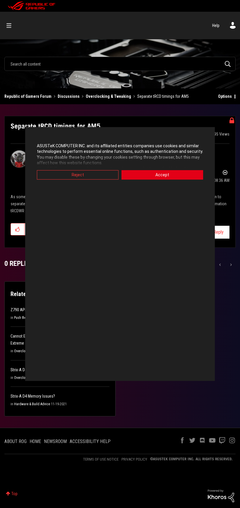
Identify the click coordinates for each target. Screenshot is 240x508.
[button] (18, 229)
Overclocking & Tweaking (108, 96)
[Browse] (11, 25)
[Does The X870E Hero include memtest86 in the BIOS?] (230, 264)
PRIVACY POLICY (134, 459)
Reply (218, 232)
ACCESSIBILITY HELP (90, 441)
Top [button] (14, 493)
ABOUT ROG (15, 441)
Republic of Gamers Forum (28, 96)
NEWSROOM (55, 441)
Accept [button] (162, 174)
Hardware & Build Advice (32, 404)
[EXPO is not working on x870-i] (220, 264)
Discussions (69, 96)
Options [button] (225, 96)
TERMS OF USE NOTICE (101, 459)
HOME (35, 441)
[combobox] (120, 64)
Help (216, 25)
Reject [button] (78, 174)
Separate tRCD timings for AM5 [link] (163, 96)
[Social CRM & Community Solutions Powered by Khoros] (221, 495)
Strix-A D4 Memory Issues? (33, 396)
